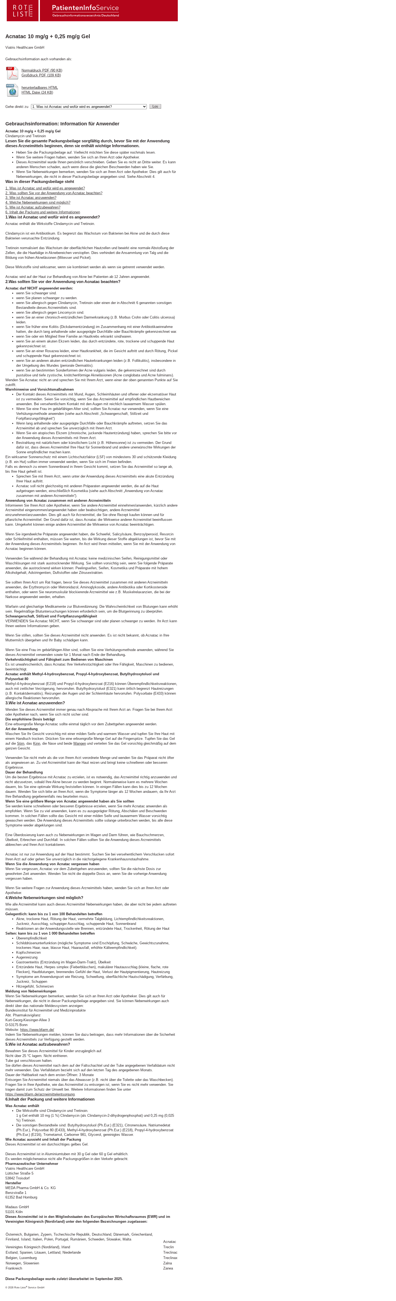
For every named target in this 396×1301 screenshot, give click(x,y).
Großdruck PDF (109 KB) (41, 75)
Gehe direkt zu (16, 107)
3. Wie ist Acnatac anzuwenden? (30, 198)
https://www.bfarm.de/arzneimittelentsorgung (40, 1094)
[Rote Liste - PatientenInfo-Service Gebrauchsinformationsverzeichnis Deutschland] (62, 19)
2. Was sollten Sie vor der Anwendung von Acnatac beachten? (53, 193)
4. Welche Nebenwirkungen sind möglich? (37, 202)
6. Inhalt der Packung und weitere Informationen (42, 212)
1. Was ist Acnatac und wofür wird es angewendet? (45, 188)
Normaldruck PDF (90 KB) (42, 70)
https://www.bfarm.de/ (37, 1030)
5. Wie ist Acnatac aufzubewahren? (32, 207)
